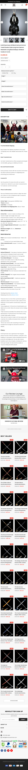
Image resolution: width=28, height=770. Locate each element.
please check (14, 293)
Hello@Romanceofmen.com (10, 737)
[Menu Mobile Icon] (1, 5)
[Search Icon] (5, 5)
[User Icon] (22, 5)
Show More (14, 700)
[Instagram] (5, 750)
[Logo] (14, 5)
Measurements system (7, 71)
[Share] (26, 109)
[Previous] (2, 22)
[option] (14, 22)
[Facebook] (2, 750)
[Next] (26, 22)
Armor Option (5, 58)
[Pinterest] (8, 750)
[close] (27, 1)
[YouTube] (11, 750)
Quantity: (3, 64)
